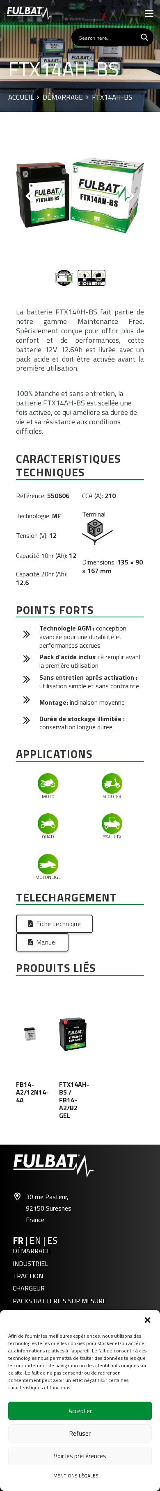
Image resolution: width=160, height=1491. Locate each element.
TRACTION (28, 1276)
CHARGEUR (29, 1288)
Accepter (80, 1411)
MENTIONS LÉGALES (75, 1476)
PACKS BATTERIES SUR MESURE (59, 1301)
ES (52, 1240)
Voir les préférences (80, 1456)
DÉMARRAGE (31, 1251)
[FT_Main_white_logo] (29, 13)
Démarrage (63, 97)
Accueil (21, 97)
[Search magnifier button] (144, 37)
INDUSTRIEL (30, 1263)
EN (36, 1240)
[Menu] (149, 13)
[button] (148, 1320)
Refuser (80, 1433)
